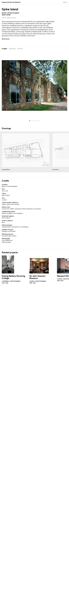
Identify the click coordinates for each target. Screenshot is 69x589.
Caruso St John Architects (11, 2)
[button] (29, 120)
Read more (6, 39)
